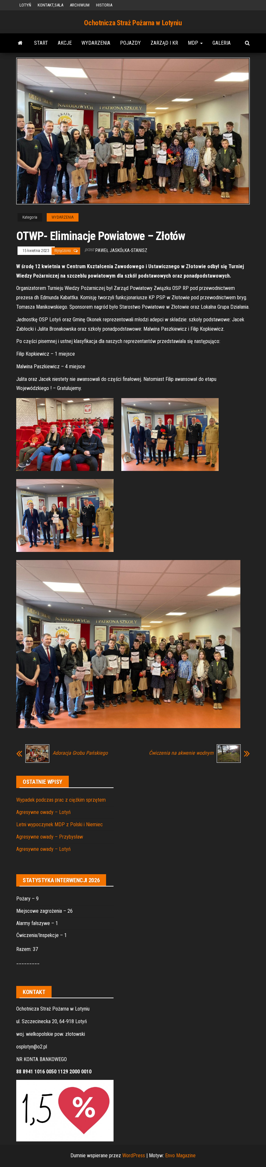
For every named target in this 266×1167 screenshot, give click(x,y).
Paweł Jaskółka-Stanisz (121, 250)
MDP (194, 43)
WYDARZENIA (95, 43)
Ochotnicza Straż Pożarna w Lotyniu (133, 23)
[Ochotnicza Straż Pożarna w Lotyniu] (20, 43)
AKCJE (65, 43)
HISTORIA (104, 5)
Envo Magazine (180, 1155)
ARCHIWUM (80, 5)
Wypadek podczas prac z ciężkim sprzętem (61, 800)
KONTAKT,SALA (50, 5)
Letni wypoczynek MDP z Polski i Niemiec (59, 824)
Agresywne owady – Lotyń (43, 812)
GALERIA (221, 43)
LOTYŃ (25, 5)
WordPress (133, 1155)
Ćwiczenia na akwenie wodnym (181, 753)
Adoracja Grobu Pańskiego (80, 753)
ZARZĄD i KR (164, 43)
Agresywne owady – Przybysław (49, 837)
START (41, 43)
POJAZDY (130, 43)
